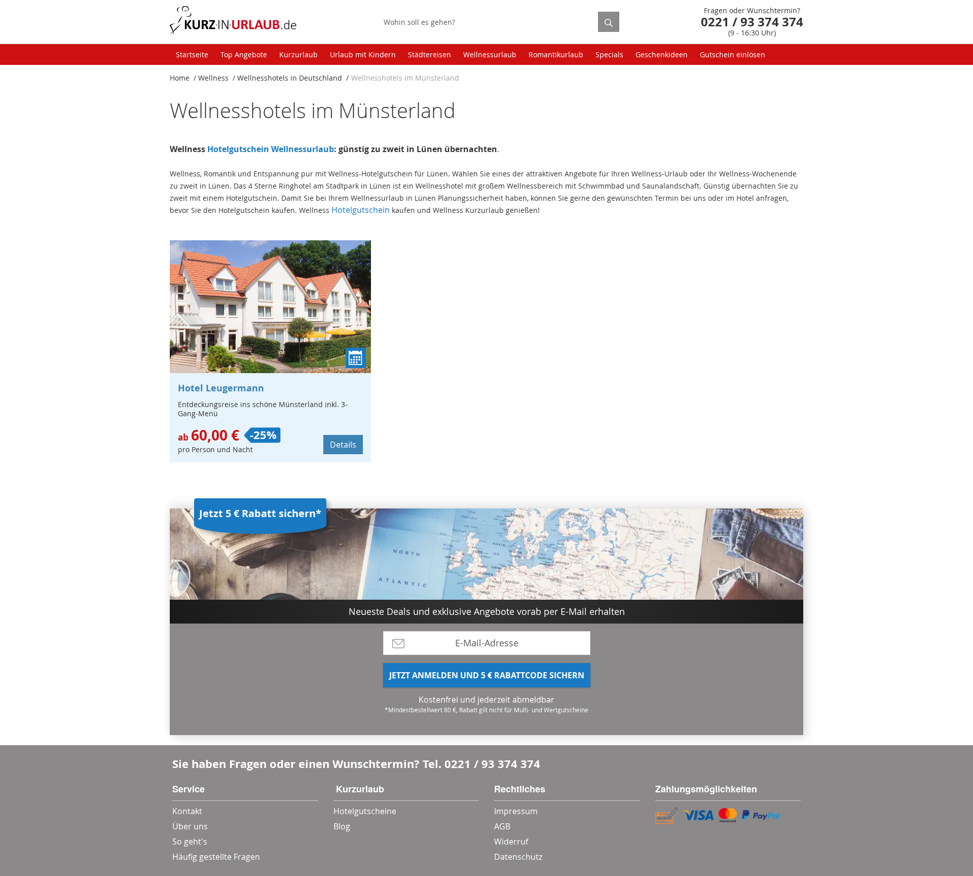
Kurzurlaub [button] (298, 54)
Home (180, 78)
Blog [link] (341, 826)
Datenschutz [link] (518, 856)
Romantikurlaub (556, 54)
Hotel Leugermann (221, 388)
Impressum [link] (516, 811)
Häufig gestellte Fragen (216, 856)
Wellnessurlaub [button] (489, 54)
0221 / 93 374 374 (492, 764)
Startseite (192, 54)
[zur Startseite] (233, 22)
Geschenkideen (661, 54)
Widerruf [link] (511, 841)
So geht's (189, 841)
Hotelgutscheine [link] (364, 811)
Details (343, 444)
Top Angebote (243, 54)
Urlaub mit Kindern (363, 54)
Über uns (190, 826)
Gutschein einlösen (732, 54)
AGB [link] (502, 826)
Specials (609, 54)
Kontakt (187, 811)
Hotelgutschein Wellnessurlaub (270, 149)
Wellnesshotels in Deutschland (289, 78)
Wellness (213, 78)
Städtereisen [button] (429, 54)
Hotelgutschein (360, 209)
